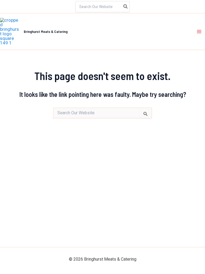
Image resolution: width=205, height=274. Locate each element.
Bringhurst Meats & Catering (46, 31)
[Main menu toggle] (199, 31)
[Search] (125, 6)
